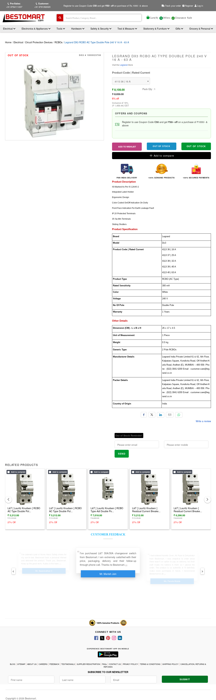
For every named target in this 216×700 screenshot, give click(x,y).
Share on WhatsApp (178, 415)
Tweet (151, 414)
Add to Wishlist (127, 146)
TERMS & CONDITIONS (150, 664)
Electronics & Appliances (35, 28)
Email (169, 414)
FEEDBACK (54, 664)
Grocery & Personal (200, 28)
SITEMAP (21, 664)
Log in (200, 5)
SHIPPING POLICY (170, 664)
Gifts (178, 28)
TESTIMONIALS (68, 664)
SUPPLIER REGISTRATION (88, 664)
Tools (60, 28)
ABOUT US (32, 664)
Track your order (172, 5)
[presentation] (8, 499)
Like (144, 414)
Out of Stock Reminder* (128, 435)
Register (188, 5)
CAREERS (43, 664)
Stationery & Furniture (155, 28)
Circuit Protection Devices (38, 42)
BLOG (12, 664)
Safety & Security (99, 28)
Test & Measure (126, 28)
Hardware (76, 28)
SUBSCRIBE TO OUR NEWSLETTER (108, 672)
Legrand (124, 64)
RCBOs (58, 42)
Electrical (8, 28)
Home (8, 42)
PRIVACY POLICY (130, 664)
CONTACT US (115, 664)
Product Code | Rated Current (131, 72)
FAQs (104, 664)
